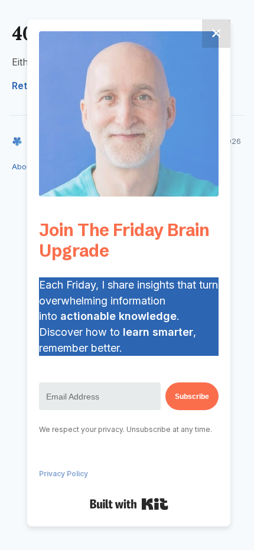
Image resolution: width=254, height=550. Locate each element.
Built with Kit (129, 504)
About (23, 166)
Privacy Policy (63, 473)
